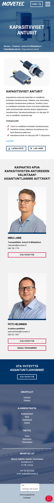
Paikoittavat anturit (12, 49)
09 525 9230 (29, 470)
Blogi (27, 417)
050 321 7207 (13, 334)
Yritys (27, 436)
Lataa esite (18, 148)
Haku (34, 4)
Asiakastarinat (27, 414)
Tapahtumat (27, 420)
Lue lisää (38, 148)
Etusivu (7, 46)
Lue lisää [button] (9, 141)
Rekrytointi (27, 439)
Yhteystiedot (27, 442)
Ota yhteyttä (27, 255)
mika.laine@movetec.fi (17, 245)
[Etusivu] (13, 4)
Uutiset (27, 423)
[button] (47, 4)
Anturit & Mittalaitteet (31, 46)
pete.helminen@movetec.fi (19, 331)
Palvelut (27, 400)
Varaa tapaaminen (27, 348)
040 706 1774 (13, 248)
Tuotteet (16, 46)
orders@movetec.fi (30, 473)
